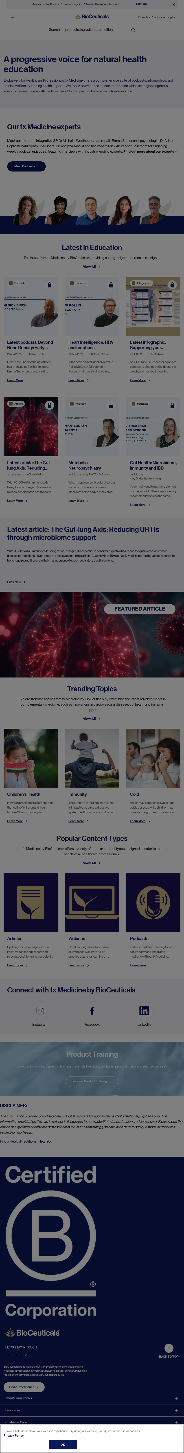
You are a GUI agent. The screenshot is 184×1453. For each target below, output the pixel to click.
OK (63, 1444)
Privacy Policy (14, 1435)
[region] (92, 1438)
